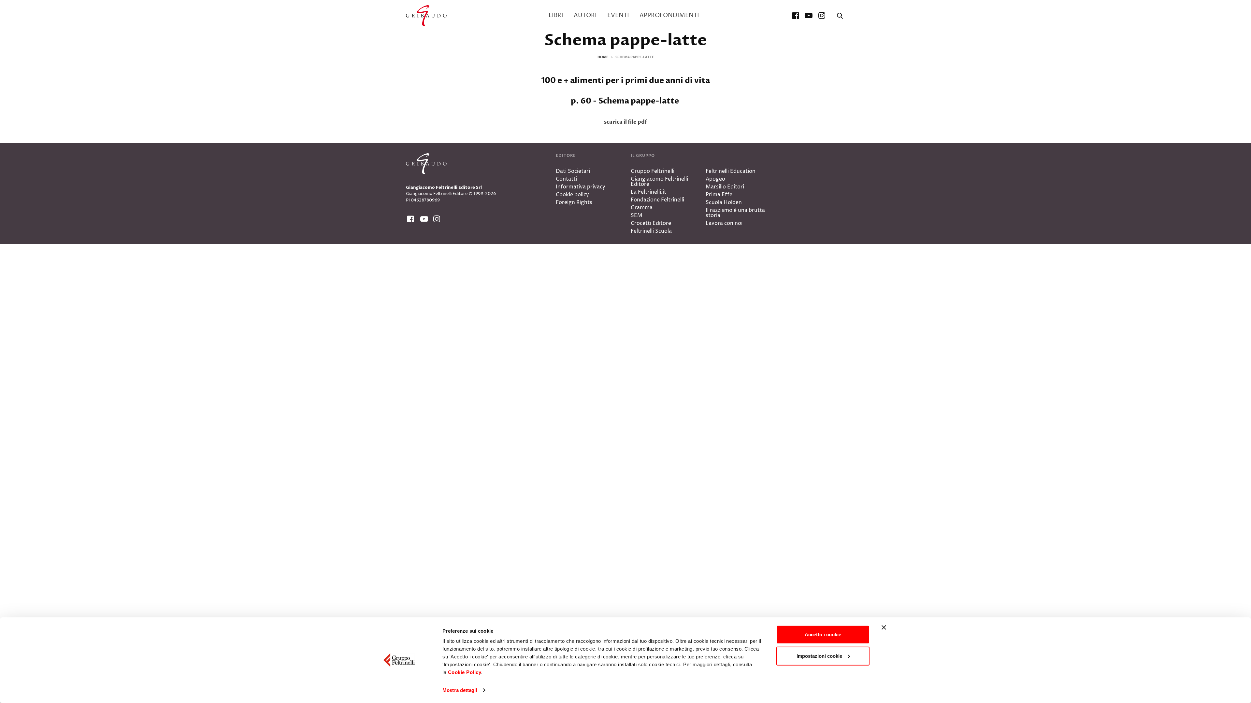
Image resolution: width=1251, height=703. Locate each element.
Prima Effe (719, 194)
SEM (636, 215)
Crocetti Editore (651, 223)
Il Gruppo (643, 155)
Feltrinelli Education (730, 171)
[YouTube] (808, 15)
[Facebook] (795, 15)
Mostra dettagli (459, 690)
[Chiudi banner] (884, 627)
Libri (556, 15)
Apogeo (715, 179)
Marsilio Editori (725, 186)
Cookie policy (572, 194)
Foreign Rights (574, 202)
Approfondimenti (669, 15)
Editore (566, 155)
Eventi (618, 15)
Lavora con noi (724, 223)
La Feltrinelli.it (648, 192)
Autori (585, 15)
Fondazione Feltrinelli (657, 199)
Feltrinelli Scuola (651, 231)
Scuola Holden (724, 202)
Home (602, 57)
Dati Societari (573, 171)
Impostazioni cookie (819, 655)
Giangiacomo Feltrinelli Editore (659, 181)
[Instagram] (821, 15)
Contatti (566, 179)
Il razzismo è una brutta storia (735, 213)
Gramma (642, 207)
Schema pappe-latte (625, 40)
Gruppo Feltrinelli (652, 171)
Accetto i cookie (823, 634)
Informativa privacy (580, 186)
